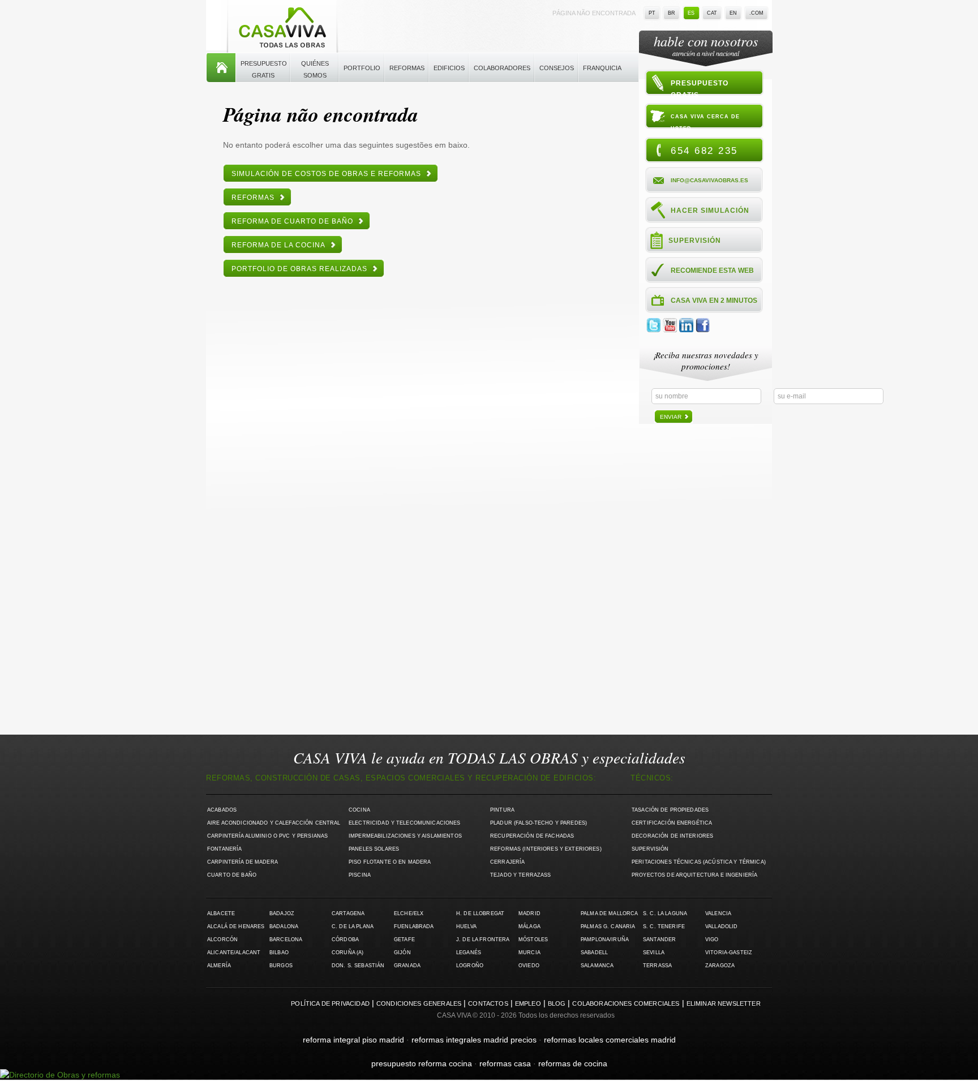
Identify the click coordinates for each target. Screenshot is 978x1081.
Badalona (283, 926)
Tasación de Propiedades (670, 810)
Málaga (529, 926)
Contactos (488, 1003)
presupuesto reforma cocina (421, 1063)
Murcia (529, 952)
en (733, 13)
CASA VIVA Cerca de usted (705, 122)
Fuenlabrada (414, 926)
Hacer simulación (710, 210)
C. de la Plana (353, 926)
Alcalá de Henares (235, 926)
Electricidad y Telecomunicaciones (405, 823)
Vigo (712, 939)
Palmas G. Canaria (608, 926)
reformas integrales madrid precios (474, 1039)
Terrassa (657, 965)
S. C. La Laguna (665, 913)
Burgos (281, 965)
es (691, 13)
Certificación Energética (672, 823)
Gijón (402, 952)
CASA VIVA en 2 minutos (714, 300)
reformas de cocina (572, 1063)
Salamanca (597, 965)
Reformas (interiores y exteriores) (546, 849)
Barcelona (285, 939)
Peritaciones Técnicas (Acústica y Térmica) (699, 862)
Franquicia (602, 68)
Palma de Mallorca (609, 913)
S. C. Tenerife (664, 926)
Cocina (359, 810)
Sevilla (653, 952)
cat (712, 13)
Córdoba (345, 939)
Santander (659, 939)
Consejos (556, 68)
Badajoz (281, 913)
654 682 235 (704, 150)
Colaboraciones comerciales (625, 1003)
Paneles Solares (374, 849)
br (671, 13)
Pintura (502, 810)
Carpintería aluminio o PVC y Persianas (267, 836)
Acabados (222, 810)
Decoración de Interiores (672, 836)
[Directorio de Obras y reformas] (60, 1074)
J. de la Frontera (482, 939)
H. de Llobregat (480, 913)
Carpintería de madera (242, 862)
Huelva (466, 926)
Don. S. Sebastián (358, 965)
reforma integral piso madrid (353, 1039)
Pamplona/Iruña (605, 939)
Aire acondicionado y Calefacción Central (274, 823)
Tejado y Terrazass (520, 875)
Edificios (449, 68)
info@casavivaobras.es (709, 180)
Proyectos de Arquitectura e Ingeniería (694, 875)
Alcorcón (222, 939)
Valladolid (721, 926)
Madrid (529, 913)
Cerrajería (507, 862)
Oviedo (528, 965)
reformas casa (505, 1063)
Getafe (404, 939)
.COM (756, 13)
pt (652, 13)
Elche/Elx (408, 913)
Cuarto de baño (231, 875)
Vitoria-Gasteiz (728, 952)
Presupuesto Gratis (264, 69)
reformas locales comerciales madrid (610, 1039)
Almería (219, 965)
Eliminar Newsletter (724, 1003)
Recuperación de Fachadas (532, 836)
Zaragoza (720, 965)
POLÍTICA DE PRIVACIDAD (330, 1003)
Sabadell (594, 952)
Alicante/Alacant (233, 952)
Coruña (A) (347, 952)
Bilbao (279, 952)
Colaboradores (502, 68)
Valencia (718, 913)
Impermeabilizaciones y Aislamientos (405, 836)
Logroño (469, 965)
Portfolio (362, 68)
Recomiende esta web (712, 270)
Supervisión (694, 240)
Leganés (468, 952)
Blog (557, 1003)
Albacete (221, 913)
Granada (407, 965)
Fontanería (224, 849)
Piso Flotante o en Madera (390, 862)
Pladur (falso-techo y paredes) (538, 823)
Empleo (528, 1003)
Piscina (360, 875)
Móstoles (533, 939)
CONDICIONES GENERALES (418, 1003)
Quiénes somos (315, 69)
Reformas (406, 68)
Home (221, 68)
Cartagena (348, 913)
